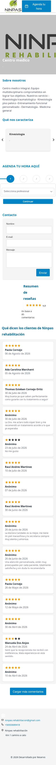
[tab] (10, 179)
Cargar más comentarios (28, 691)
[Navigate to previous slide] (2, 139)
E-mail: (9, 237)
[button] (28, 201)
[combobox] (28, 191)
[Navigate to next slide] (53, 139)
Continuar (28, 201)
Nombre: (10, 224)
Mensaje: (10, 250)
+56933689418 (12, 724)
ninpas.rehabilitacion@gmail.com (22, 720)
